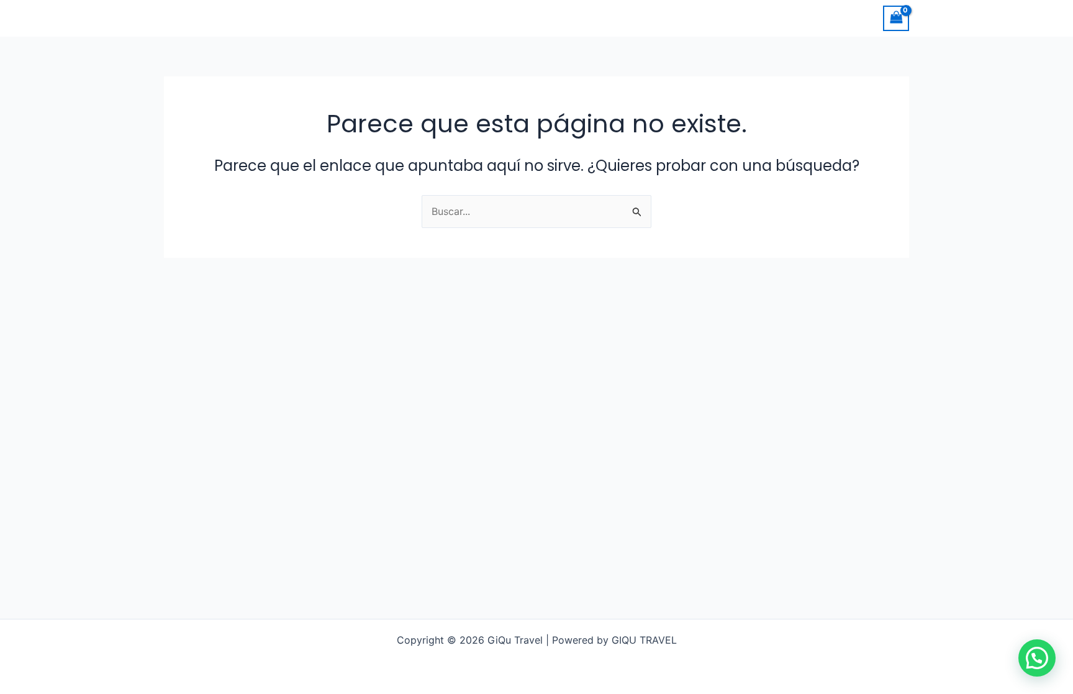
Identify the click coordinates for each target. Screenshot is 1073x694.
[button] (1037, 658)
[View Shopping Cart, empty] (896, 18)
